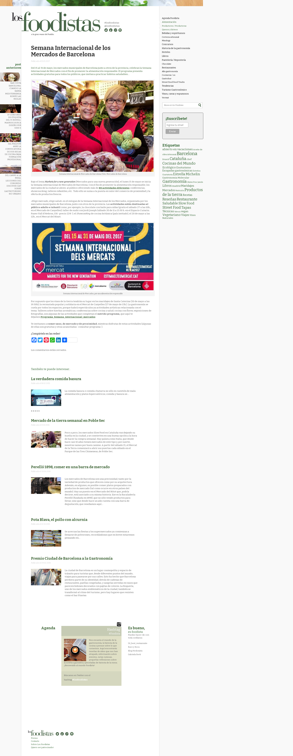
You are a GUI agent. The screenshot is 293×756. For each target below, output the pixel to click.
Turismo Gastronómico (174, 90)
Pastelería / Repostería (174, 60)
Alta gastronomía (170, 71)
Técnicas (168, 211)
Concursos (167, 44)
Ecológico (169, 167)
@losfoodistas (112, 26)
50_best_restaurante (137, 643)
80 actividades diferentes (114, 188)
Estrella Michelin (186, 174)
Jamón (200, 182)
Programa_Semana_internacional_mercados (68, 317)
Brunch (165, 159)
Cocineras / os (168, 75)
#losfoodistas (111, 22)
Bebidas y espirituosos (173, 33)
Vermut (165, 97)
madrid (176, 185)
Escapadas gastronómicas (177, 170)
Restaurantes (169, 67)
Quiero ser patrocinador (42, 747)
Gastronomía (174, 181)
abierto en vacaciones (177, 149)
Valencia (177, 212)
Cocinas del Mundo (178, 163)
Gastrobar (166, 78)
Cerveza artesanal (170, 37)
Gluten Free (192, 182)
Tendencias (168, 86)
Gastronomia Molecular (175, 177)
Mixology (166, 40)
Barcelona (187, 153)
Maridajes (187, 185)
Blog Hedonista (135, 651)
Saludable (170, 203)
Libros (165, 56)
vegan (184, 211)
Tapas (186, 207)
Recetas (187, 195)
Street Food (171, 207)
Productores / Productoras (174, 26)
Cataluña (178, 158)
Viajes (185, 215)
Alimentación (169, 22)
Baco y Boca (133, 647)
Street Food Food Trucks (173, 82)
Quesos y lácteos (170, 29)
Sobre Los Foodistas (40, 744)
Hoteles (166, 52)
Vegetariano (171, 215)
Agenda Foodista (170, 18)
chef (189, 159)
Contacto (35, 741)
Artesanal (171, 154)
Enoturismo (183, 167)
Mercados (168, 190)
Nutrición (179, 190)
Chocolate (166, 64)
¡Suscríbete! (176, 118)
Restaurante (187, 199)
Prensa (34, 738)
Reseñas (169, 199)
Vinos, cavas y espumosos (175, 94)
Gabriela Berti (134, 654)
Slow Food (186, 203)
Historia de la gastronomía (176, 48)
